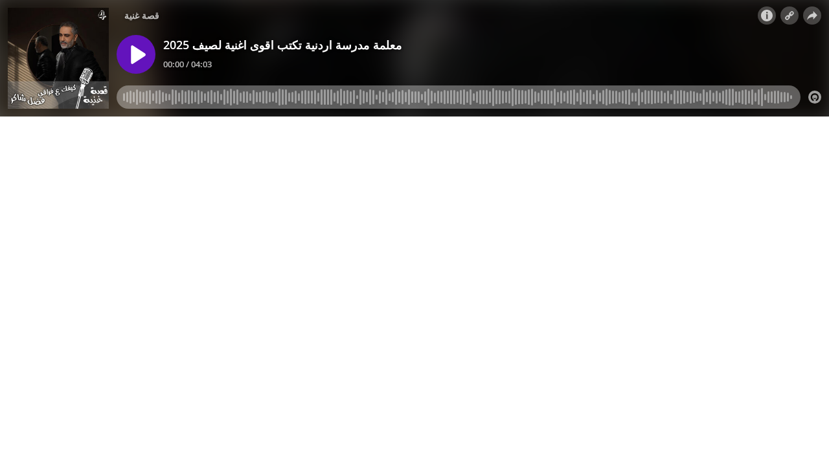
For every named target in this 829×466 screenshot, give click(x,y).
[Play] (136, 54)
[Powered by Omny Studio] (814, 97)
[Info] (767, 15)
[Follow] (789, 15)
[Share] (812, 15)
